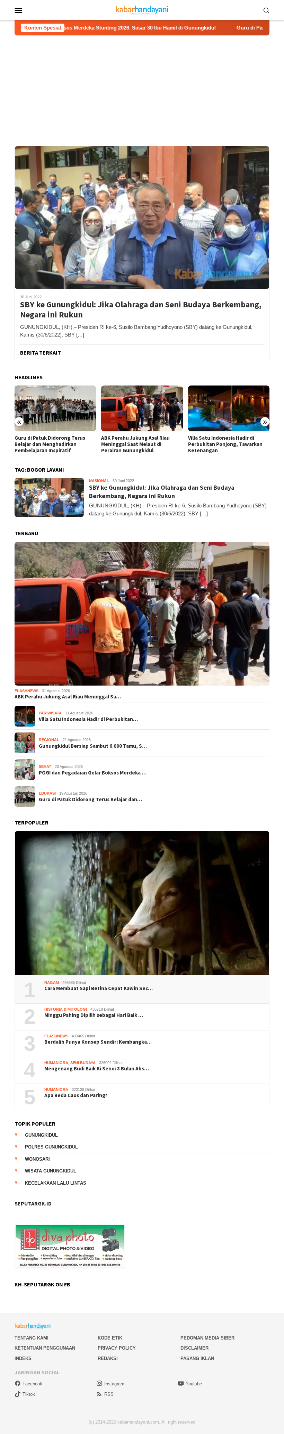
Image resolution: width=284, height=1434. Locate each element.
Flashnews (26, 691)
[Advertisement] (142, 87)
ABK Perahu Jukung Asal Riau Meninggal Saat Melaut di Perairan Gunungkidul (49, 444)
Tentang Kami (31, 1338)
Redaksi (108, 1358)
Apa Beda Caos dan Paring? (75, 1095)
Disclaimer (194, 1348)
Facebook (32, 1383)
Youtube (194, 1383)
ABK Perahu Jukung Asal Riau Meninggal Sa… (68, 697)
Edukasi (47, 793)
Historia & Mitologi (65, 1009)
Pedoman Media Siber (207, 1338)
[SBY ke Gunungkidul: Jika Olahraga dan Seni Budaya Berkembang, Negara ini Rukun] (142, 217)
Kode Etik (110, 1338)
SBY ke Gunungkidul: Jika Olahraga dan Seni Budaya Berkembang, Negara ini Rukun (140, 310)
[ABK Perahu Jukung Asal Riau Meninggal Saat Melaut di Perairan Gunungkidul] (55, 408)
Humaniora (56, 1063)
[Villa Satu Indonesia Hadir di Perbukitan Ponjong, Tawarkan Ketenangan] (142, 408)
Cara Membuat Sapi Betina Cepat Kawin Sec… (98, 988)
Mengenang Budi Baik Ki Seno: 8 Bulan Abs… (96, 1069)
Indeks (23, 1358)
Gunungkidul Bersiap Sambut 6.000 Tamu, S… (93, 746)
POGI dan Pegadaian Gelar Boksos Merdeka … (93, 773)
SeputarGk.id (33, 1203)
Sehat (45, 766)
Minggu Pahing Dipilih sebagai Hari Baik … (93, 1015)
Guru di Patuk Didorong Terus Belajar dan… (90, 799)
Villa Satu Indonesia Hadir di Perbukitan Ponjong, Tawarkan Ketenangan (138, 444)
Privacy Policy (117, 1348)
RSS (109, 1394)
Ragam (51, 982)
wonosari (37, 1159)
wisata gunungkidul (50, 1171)
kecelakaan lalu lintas (55, 1183)
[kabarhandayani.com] (142, 10)
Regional (49, 740)
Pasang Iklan (197, 1358)
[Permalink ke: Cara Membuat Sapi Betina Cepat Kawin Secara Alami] (142, 903)
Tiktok (29, 1394)
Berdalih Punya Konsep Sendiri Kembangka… (98, 1042)
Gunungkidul (41, 1135)
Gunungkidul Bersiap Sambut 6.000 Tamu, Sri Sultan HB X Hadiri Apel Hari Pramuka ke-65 (228, 444)
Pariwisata (50, 713)
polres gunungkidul (51, 1147)
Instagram (114, 1383)
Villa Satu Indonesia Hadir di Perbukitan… (88, 719)
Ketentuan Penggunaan (45, 1348)
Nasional (99, 481)
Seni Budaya (83, 1063)
